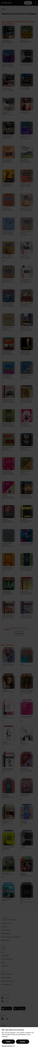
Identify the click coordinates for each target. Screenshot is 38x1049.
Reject (8, 1041)
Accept (22, 1041)
